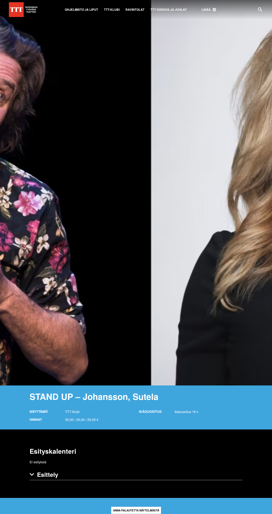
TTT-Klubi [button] (112, 9)
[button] (136, 474)
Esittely (47, 474)
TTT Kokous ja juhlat (168, 9)
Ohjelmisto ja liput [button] (81, 9)
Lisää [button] (206, 9)
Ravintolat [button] (135, 9)
